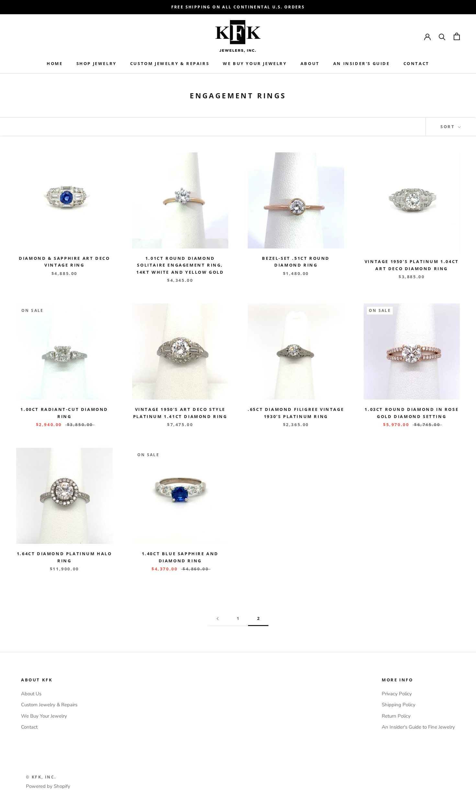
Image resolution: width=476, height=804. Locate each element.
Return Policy (396, 716)
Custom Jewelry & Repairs (169, 63)
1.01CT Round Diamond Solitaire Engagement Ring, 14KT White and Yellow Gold (180, 265)
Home (54, 63)
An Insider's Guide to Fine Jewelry (418, 727)
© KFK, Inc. (41, 777)
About (310, 63)
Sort (448, 126)
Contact (416, 63)
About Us (31, 693)
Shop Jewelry (96, 63)
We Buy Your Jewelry (255, 63)
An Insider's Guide (361, 63)
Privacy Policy (397, 693)
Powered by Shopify (48, 786)
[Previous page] (218, 618)
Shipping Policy (398, 704)
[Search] (442, 36)
